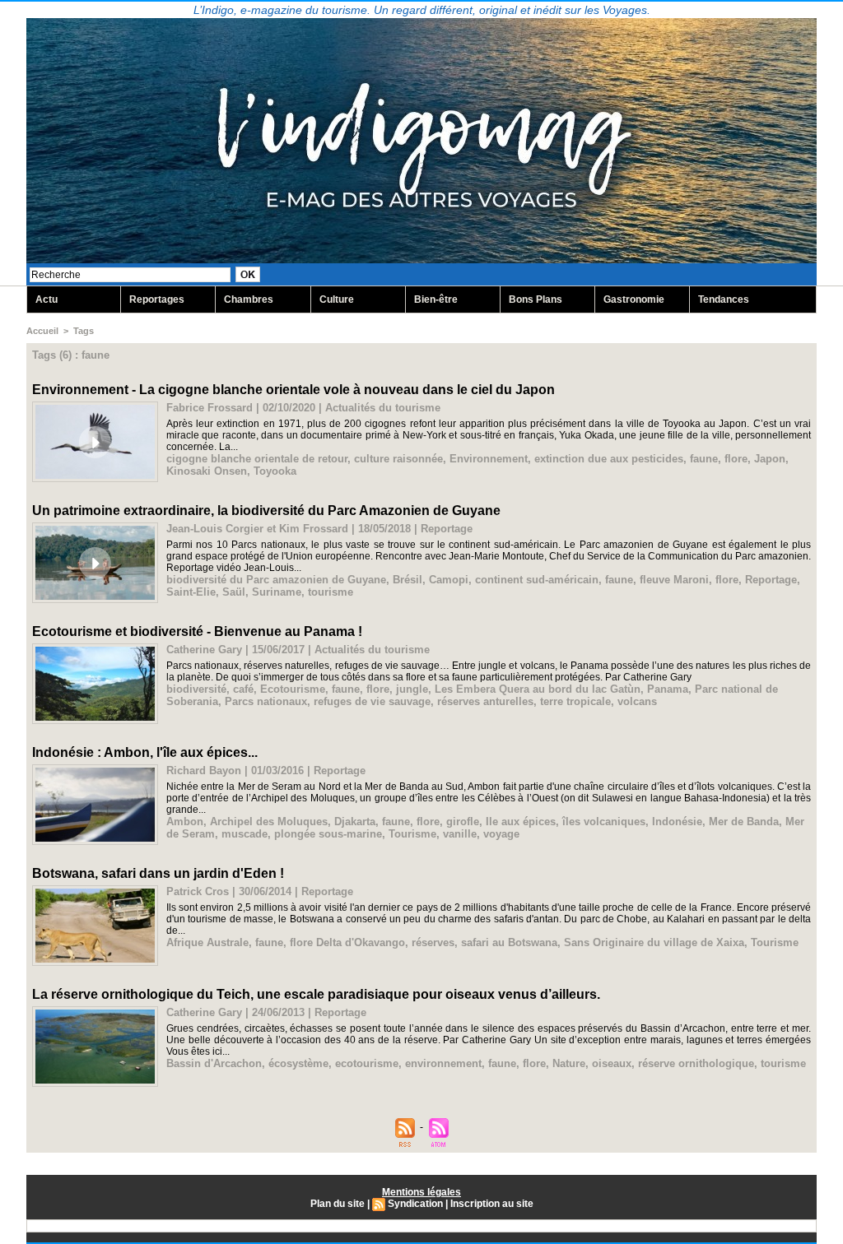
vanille (460, 834)
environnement (443, 1063)
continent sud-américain (536, 579)
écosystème (298, 1063)
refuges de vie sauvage (372, 701)
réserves (433, 942)
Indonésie (677, 821)
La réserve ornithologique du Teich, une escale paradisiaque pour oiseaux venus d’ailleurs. (316, 994)
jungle (412, 689)
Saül (233, 592)
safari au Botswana (509, 942)
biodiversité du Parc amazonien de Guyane (276, 579)
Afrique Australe (207, 942)
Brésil (407, 579)
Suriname (276, 592)
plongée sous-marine (328, 834)
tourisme (330, 592)
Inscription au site (491, 1203)
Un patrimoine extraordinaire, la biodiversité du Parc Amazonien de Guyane (266, 511)
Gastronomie (633, 299)
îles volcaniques (603, 821)
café (243, 689)
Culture (336, 299)
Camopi (448, 579)
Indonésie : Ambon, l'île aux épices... (145, 752)
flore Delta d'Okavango (347, 942)
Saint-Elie (191, 592)
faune (704, 459)
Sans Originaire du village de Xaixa (654, 942)
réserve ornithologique (696, 1063)
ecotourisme (366, 1063)
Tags (83, 331)
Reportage (771, 579)
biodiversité (196, 689)
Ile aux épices (521, 821)
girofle (462, 821)
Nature (568, 1063)
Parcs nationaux (266, 701)
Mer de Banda (744, 821)
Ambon (184, 821)
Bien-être (436, 299)
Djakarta (354, 821)
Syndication (415, 1203)
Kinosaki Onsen (206, 471)
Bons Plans (535, 299)
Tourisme (412, 834)
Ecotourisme (292, 689)
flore (736, 459)
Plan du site (337, 1203)
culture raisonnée (398, 459)
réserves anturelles (485, 701)
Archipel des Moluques (269, 821)
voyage (501, 834)
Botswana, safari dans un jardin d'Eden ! (158, 873)
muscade (244, 834)
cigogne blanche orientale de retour (256, 459)
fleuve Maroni (674, 579)
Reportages (156, 299)
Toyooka (275, 471)
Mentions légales (421, 1192)
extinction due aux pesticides (608, 459)
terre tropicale (575, 701)
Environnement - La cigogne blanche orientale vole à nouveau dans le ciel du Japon (293, 390)
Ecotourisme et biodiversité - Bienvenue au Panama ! (197, 631)
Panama (667, 689)
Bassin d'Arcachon (214, 1063)
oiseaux (611, 1063)
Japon (769, 459)
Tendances (723, 299)
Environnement (488, 459)
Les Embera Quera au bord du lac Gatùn (537, 689)
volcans (637, 701)
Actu (46, 299)
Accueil (42, 331)
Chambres (248, 299)
